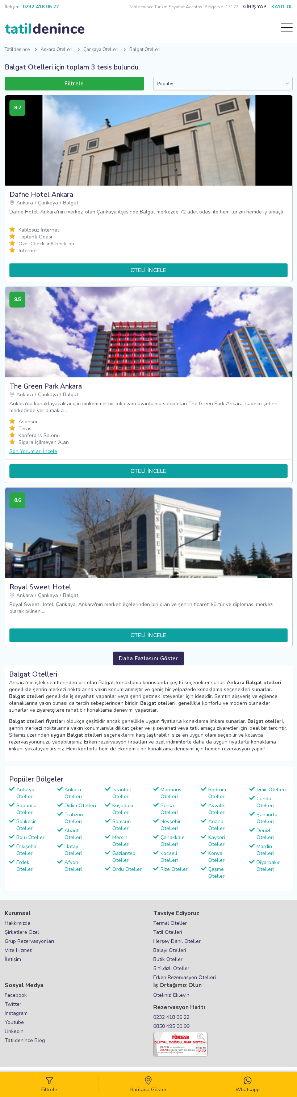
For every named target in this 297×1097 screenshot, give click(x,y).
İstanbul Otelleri (121, 793)
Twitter (13, 1004)
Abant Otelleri (73, 834)
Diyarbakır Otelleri (268, 866)
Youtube (14, 1022)
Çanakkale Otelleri (172, 841)
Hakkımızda (17, 923)
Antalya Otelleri (25, 793)
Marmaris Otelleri (170, 793)
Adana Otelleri (217, 825)
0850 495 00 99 (171, 1026)
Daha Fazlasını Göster (148, 658)
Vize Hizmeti (19, 950)
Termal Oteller (170, 923)
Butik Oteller (168, 959)
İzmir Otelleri (271, 789)
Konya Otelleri (217, 857)
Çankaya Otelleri (100, 49)
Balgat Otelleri (144, 49)
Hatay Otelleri (73, 850)
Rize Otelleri (174, 869)
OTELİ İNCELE (148, 270)
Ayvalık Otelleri (217, 809)
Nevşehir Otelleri (170, 825)
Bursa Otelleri (169, 809)
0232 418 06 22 (171, 1017)
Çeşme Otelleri (217, 873)
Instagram (16, 1013)
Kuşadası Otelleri (122, 809)
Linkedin (14, 1031)
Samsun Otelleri (121, 825)
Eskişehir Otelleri (26, 850)
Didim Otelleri (80, 805)
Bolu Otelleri (31, 837)
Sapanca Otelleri (26, 809)
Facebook (16, 995)
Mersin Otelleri (121, 841)
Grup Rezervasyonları (29, 941)
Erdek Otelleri (25, 866)
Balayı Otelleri (169, 950)
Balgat (70, 202)
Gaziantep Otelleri (123, 857)
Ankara (24, 202)
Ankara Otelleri (56, 49)
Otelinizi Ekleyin (171, 995)
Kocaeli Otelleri (169, 857)
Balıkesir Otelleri (26, 825)
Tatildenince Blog (25, 1040)
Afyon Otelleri (73, 866)
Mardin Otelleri (265, 850)
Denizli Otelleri (265, 834)
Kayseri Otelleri (217, 841)
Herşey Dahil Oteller (177, 941)
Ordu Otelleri (127, 869)
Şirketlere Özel (22, 932)
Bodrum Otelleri (217, 793)
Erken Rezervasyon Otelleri (184, 977)
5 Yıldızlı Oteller (171, 968)
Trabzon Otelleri (73, 818)
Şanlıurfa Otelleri (266, 818)
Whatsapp (247, 1089)
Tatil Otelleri (167, 932)
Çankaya (48, 202)
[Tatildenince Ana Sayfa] (44, 28)
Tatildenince (17, 49)
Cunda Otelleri (265, 802)
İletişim (13, 959)
